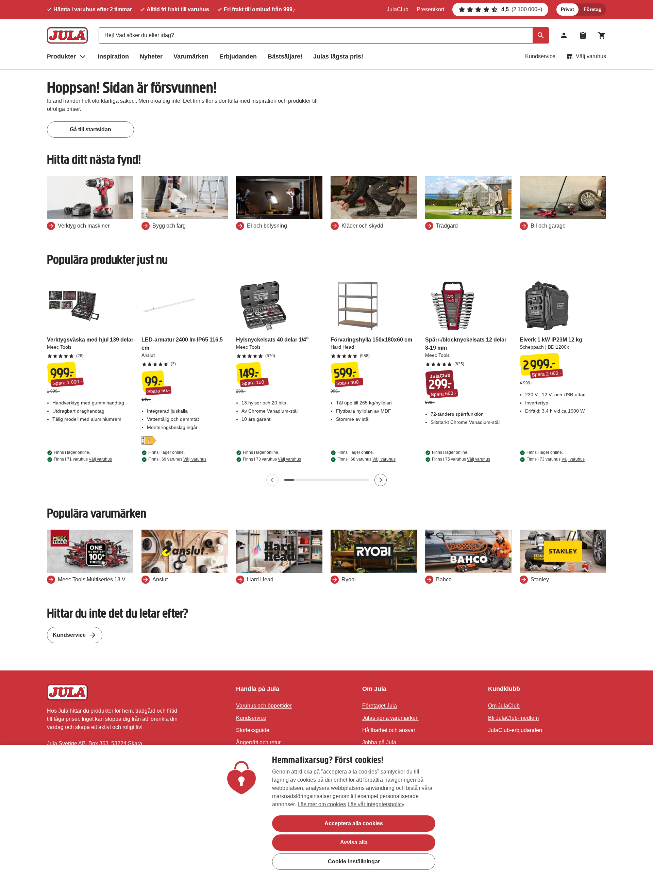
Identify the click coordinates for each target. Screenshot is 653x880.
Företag (593, 9)
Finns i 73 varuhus (272, 459)
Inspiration (113, 56)
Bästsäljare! (285, 56)
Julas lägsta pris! (338, 56)
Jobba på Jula (379, 742)
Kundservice (540, 56)
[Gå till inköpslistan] (583, 35)
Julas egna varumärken (390, 718)
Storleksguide (252, 730)
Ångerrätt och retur (258, 742)
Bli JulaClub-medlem (513, 718)
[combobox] (324, 35)
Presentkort (430, 9)
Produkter (61, 56)
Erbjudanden (238, 56)
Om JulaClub (504, 706)
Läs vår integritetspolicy (376, 804)
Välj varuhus (591, 56)
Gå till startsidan (90, 129)
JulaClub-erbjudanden (515, 730)
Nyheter (151, 56)
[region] (326, 812)
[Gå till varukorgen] (602, 35)
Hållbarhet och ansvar (388, 730)
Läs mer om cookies (322, 804)
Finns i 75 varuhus (461, 459)
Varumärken (190, 56)
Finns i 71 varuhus (83, 459)
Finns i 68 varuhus (366, 459)
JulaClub (397, 9)
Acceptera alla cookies (353, 823)
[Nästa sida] (380, 480)
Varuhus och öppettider (264, 706)
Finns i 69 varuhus (177, 459)
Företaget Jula (379, 706)
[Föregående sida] (272, 480)
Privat (567, 9)
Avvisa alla (354, 842)
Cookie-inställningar (354, 861)
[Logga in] (564, 35)
